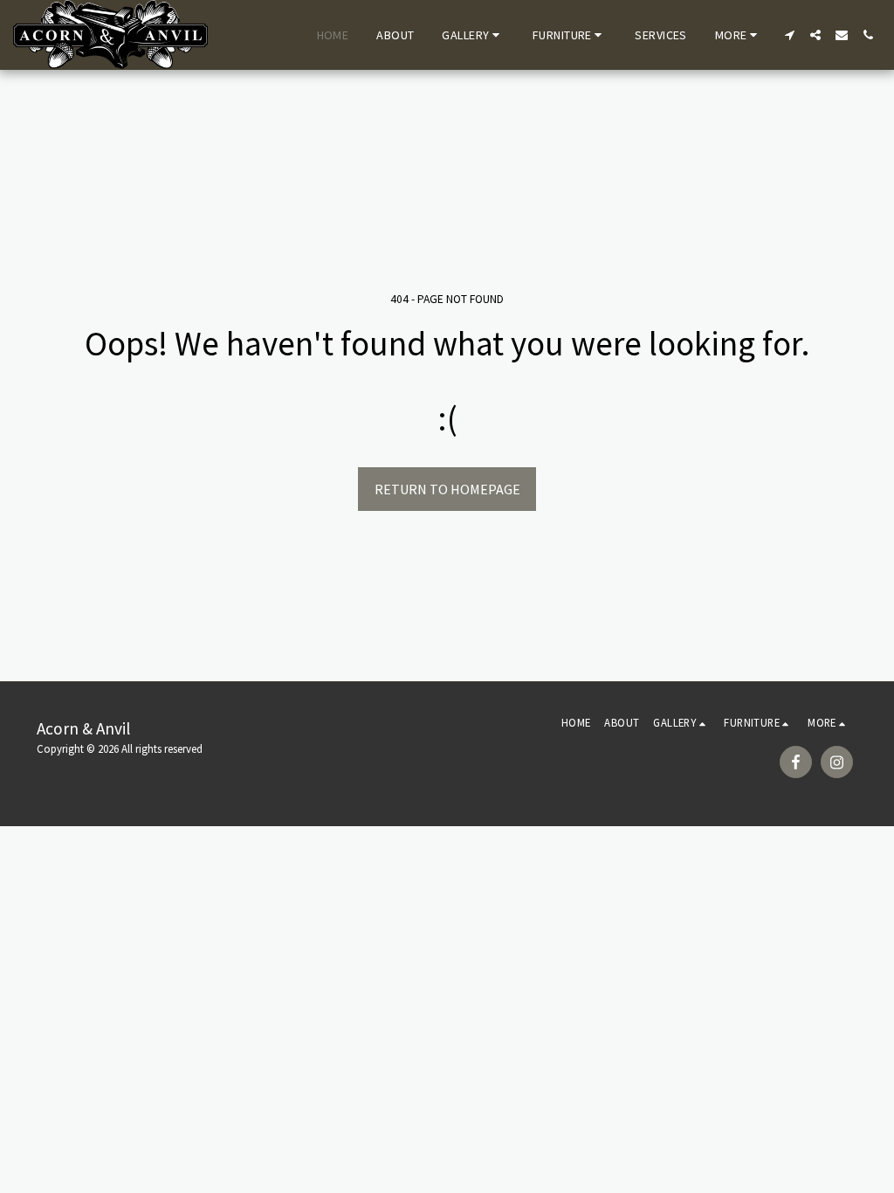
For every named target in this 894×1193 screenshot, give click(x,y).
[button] (473, 35)
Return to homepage (447, 489)
